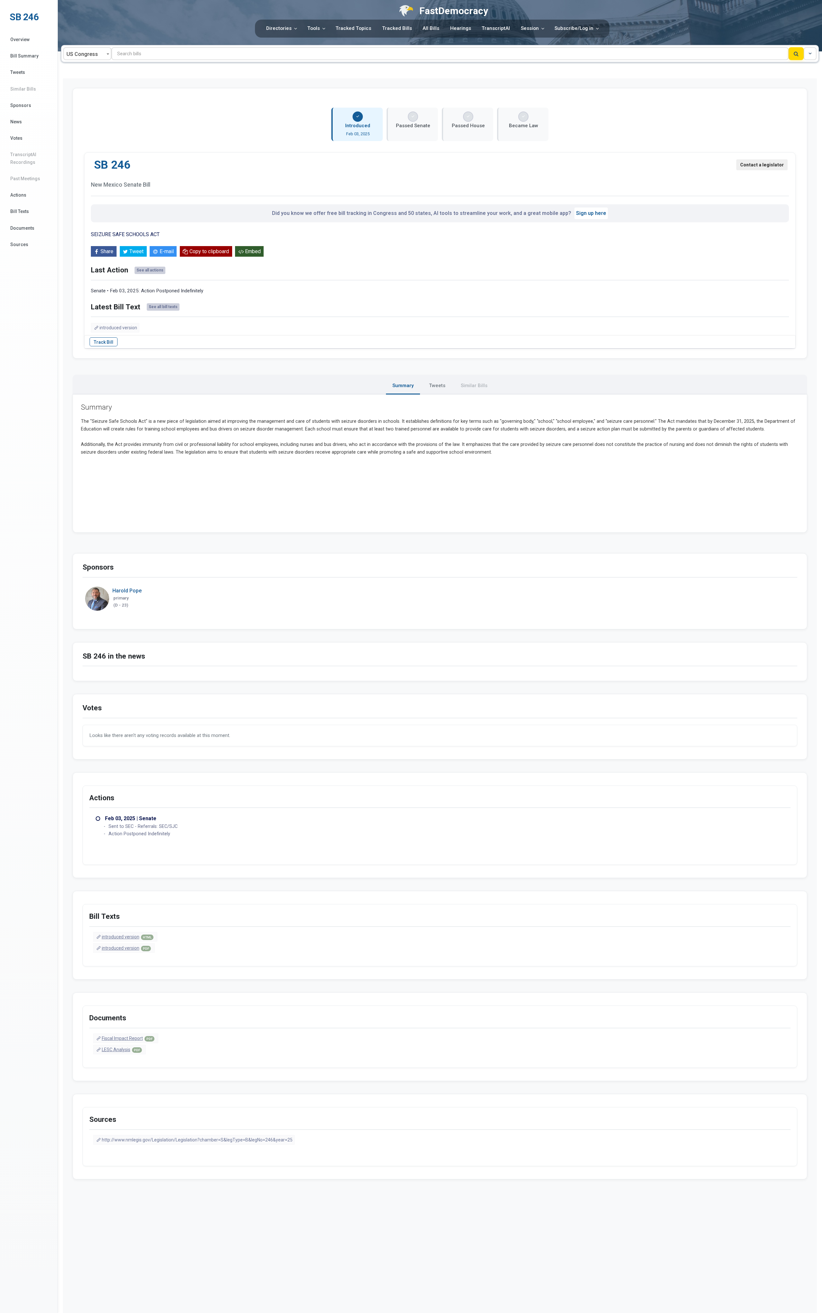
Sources (19, 244)
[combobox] (87, 53)
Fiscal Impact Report (127, 1038)
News (16, 121)
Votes (16, 138)
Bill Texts (19, 211)
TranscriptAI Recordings (23, 158)
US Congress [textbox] (82, 54)
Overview (20, 39)
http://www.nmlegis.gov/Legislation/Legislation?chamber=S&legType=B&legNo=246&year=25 (197, 1139)
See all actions (149, 270)
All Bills (431, 28)
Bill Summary (24, 55)
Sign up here (591, 213)
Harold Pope (127, 591)
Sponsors (20, 105)
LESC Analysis (121, 1049)
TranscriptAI (496, 28)
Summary (403, 385)
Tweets (17, 72)
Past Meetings (25, 178)
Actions (18, 195)
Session (530, 28)
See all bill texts (163, 307)
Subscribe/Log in (574, 28)
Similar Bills (23, 89)
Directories (279, 28)
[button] (810, 53)
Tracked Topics (353, 28)
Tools (313, 28)
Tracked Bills (397, 28)
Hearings (460, 28)
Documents (22, 228)
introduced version (118, 327)
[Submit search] (796, 53)
